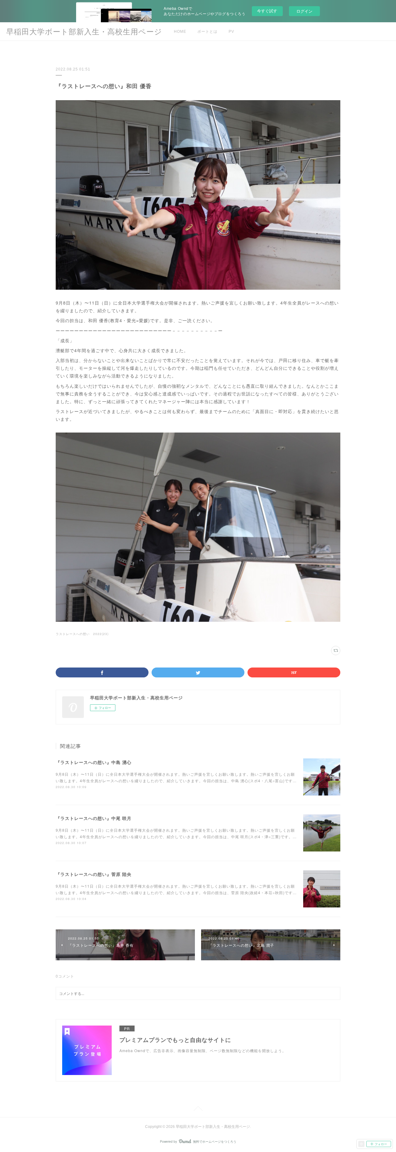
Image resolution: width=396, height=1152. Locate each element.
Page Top (198, 1109)
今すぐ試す (267, 11)
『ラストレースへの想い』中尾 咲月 (93, 818)
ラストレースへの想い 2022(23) (82, 634)
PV (231, 31)
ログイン (304, 11)
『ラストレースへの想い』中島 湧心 (93, 762)
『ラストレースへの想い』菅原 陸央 (93, 874)
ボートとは (207, 31)
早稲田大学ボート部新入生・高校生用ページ (84, 32)
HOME (180, 31)
